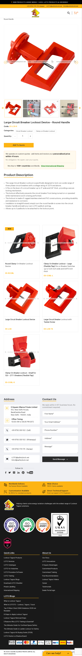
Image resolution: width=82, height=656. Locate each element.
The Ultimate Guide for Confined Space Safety (20, 625)
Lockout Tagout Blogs (12, 579)
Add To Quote (19, 145)
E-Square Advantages (49, 565)
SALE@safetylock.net (70, 6)
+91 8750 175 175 (33, 6)
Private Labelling (9, 587)
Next (80, 108)
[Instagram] (14, 472)
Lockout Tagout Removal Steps (15, 618)
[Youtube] (30, 472)
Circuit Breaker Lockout (24, 131)
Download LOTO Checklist (13, 583)
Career (44, 583)
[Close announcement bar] (79, 2)
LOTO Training (9, 576)
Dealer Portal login (48, 590)
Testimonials (46, 587)
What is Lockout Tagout (12, 601)
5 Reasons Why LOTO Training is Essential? (19, 621)
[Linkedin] (18, 472)
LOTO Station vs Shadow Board (15, 636)
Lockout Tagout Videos (50, 579)
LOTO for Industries (11, 568)
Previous (3, 108)
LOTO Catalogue (10, 565)
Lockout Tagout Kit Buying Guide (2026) (18, 632)
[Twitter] (9, 472)
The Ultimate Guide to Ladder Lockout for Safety (21, 629)
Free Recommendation (50, 576)
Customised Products (50, 568)
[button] (41, 2)
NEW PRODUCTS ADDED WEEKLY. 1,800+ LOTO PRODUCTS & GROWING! (39, 2)
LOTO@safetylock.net (54, 6)
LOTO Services (9, 561)
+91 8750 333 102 (19, 430)
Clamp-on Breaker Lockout (45, 131)
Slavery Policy (73, 652)
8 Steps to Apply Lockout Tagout (16, 614)
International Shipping (11, 590)
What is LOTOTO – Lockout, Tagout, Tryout (19, 604)
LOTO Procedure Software (13, 572)
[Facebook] (5, 472)
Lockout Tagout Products (13, 558)
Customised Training (49, 572)
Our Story (45, 558)
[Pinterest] (23, 472)
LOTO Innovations (48, 561)
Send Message (59, 459)
